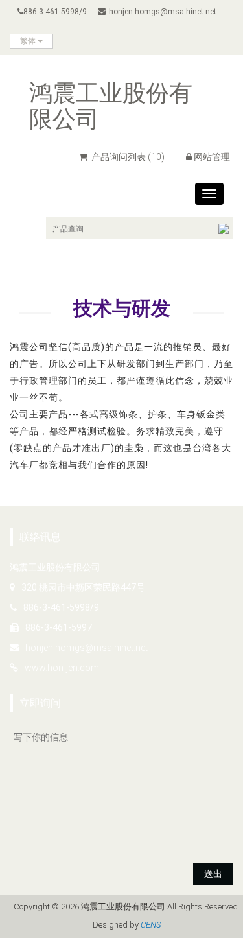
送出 (213, 874)
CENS (151, 925)
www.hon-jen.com (62, 667)
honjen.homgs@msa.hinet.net (162, 11)
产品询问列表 (127, 157)
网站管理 (212, 157)
